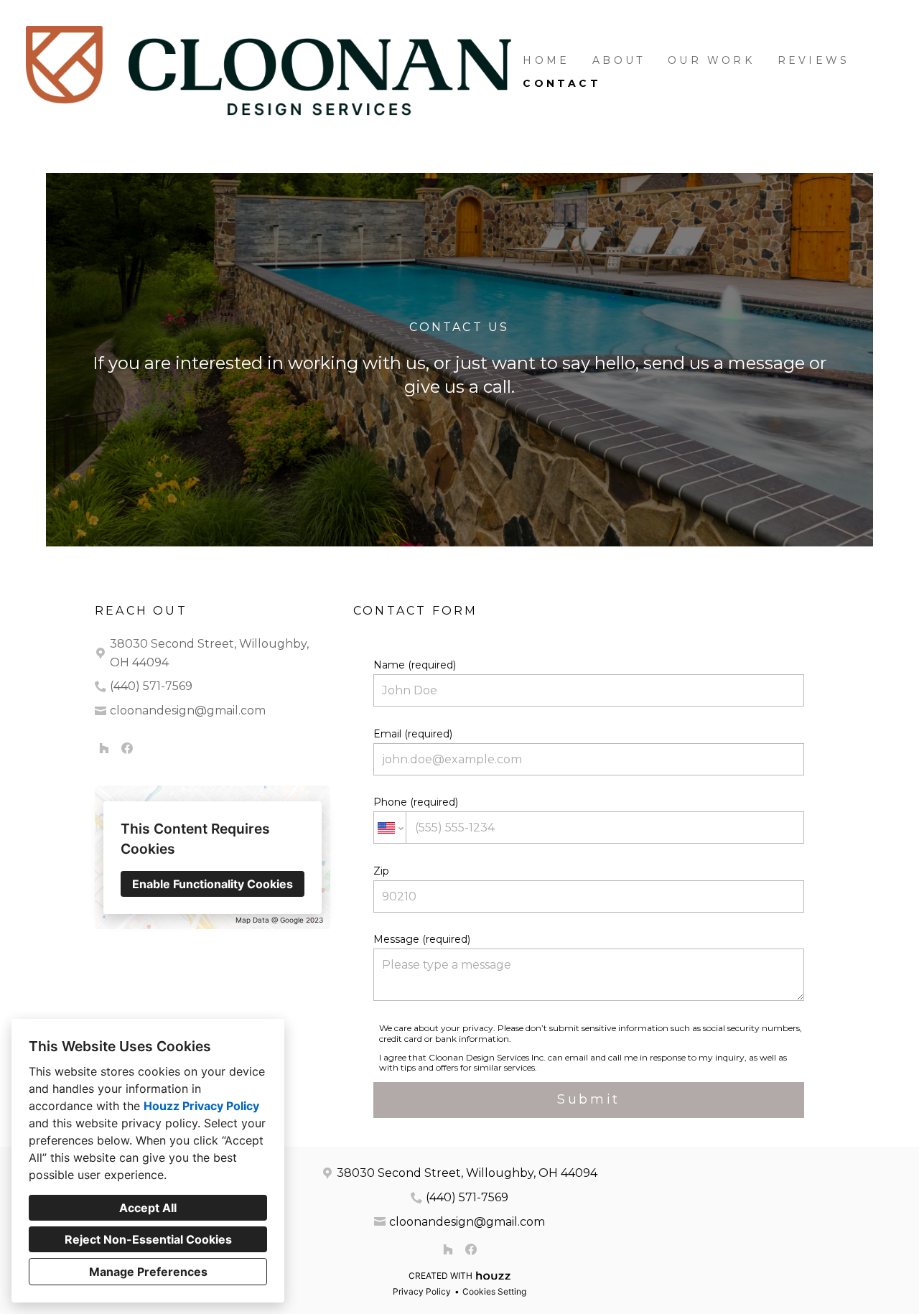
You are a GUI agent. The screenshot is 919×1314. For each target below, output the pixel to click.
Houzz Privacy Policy (201, 1106)
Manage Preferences (148, 1271)
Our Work (711, 60)
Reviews (813, 60)
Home (546, 60)
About (618, 60)
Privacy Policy (422, 1291)
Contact (561, 83)
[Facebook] (127, 748)
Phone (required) (415, 802)
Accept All (148, 1208)
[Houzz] (104, 748)
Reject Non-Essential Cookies (148, 1239)
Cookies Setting (494, 1291)
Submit (588, 1099)
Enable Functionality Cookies (212, 884)
